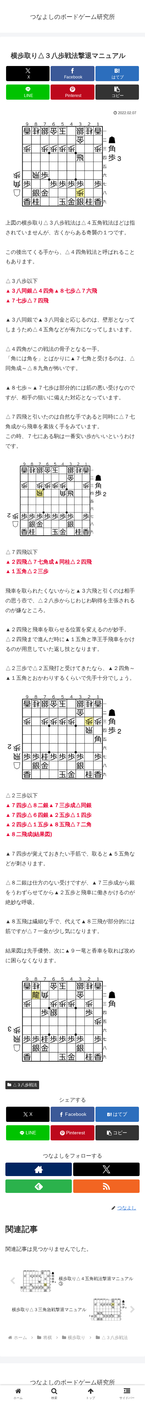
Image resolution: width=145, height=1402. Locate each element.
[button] (117, 92)
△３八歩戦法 (25, 1084)
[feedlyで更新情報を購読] (38, 1186)
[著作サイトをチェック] (38, 1169)
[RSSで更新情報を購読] (106, 1186)
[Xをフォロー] (106, 1169)
